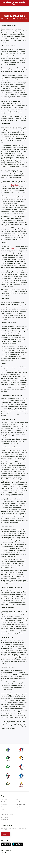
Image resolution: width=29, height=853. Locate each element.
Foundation (4, 804)
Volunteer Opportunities (7, 814)
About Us (3, 802)
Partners (3, 807)
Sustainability (4, 819)
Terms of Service (19, 802)
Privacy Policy (15, 185)
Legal (16, 796)
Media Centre (4, 812)
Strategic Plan (18, 807)
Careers (3, 809)
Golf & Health (4, 817)
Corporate (4, 796)
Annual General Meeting (20, 804)
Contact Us (4, 799)
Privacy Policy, (14, 248)
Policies (16, 799)
